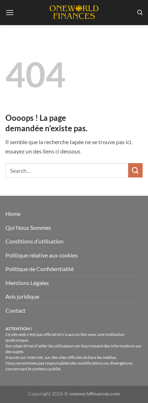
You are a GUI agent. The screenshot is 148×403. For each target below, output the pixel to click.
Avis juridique (22, 296)
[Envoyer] (135, 170)
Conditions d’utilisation (34, 241)
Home (12, 213)
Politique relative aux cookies (41, 255)
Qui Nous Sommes (28, 227)
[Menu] (9, 12)
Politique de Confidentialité (39, 268)
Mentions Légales (27, 282)
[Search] (140, 12)
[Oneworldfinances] (74, 12)
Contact (15, 310)
